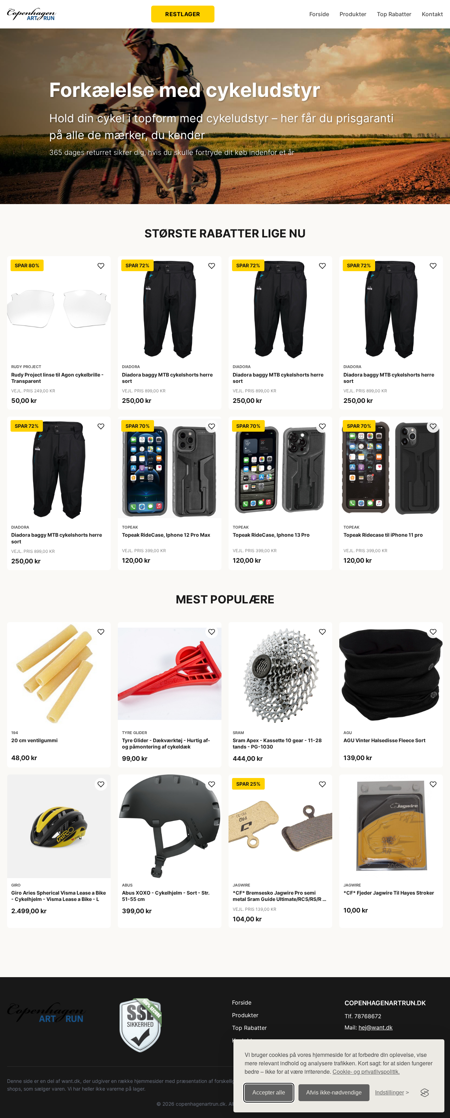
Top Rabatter (394, 14)
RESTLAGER (182, 14)
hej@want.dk (376, 1027)
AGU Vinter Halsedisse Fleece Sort (384, 740)
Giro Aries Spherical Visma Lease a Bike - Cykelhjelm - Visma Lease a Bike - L (58, 896)
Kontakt (432, 14)
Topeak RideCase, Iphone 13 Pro (271, 535)
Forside (319, 14)
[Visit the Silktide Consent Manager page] (424, 1092)
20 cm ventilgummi (34, 740)
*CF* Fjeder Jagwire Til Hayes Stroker (388, 893)
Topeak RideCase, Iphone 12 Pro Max (166, 535)
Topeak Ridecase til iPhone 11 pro (383, 535)
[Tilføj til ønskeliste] (101, 266)
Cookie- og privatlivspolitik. (366, 1071)
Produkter (353, 14)
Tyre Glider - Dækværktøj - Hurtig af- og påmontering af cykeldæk (166, 743)
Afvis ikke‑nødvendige (334, 1093)
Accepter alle (268, 1093)
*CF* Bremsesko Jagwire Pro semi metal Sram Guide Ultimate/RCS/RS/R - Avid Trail (279, 899)
